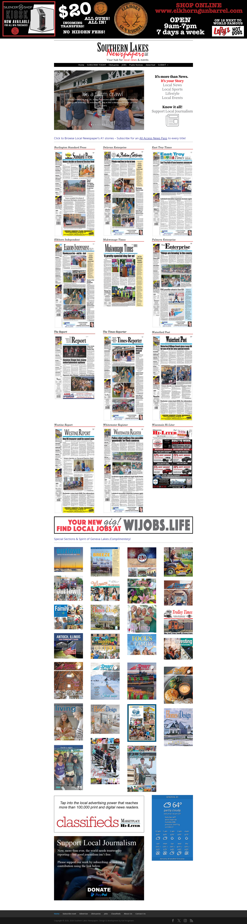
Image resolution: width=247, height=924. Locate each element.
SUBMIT (162, 65)
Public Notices (136, 65)
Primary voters (102, 95)
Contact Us (140, 913)
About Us (128, 913)
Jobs (106, 913)
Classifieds (116, 913)
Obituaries (114, 65)
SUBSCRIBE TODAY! (96, 65)
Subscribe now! (69, 913)
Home (81, 65)
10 (108, 124)
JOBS (124, 65)
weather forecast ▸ (172, 859)
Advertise (83, 913)
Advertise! (150, 65)
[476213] (123, 38)
